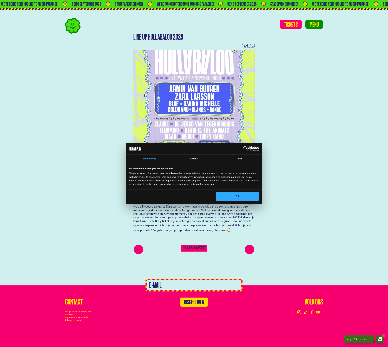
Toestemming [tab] (148, 158)
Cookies (69, 314)
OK (237, 196)
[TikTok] (305, 312)
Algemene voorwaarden (77, 317)
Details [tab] (194, 158)
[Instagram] (299, 312)
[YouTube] (318, 312)
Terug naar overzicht (194, 248)
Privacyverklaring (73, 320)
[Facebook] (311, 312)
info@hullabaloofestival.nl (78, 312)
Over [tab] (239, 158)
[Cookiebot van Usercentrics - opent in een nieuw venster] (245, 148)
